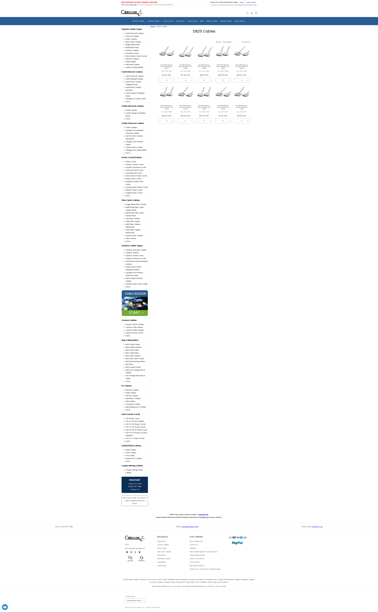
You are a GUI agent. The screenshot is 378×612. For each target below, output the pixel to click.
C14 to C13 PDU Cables (135, 421)
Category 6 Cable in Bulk (136, 99)
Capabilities (161, 562)
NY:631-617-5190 (134, 486)
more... (128, 101)
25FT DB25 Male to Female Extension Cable (242, 66)
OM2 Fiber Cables (133, 221)
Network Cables (132, 59)
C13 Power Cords (132, 418)
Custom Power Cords (134, 333)
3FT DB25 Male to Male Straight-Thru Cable (204, 66)
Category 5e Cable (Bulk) (136, 150)
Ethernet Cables (132, 36)
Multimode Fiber (132, 47)
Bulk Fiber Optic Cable (135, 358)
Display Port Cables (134, 458)
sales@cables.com (190, 527)
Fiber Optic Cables (133, 42)
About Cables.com (196, 541)
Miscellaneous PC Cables (136, 407)
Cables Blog (161, 566)
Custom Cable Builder (134, 67)
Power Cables (131, 39)
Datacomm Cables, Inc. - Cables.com (141, 607)
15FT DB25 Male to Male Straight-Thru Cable (166, 107)
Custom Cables (163, 545)
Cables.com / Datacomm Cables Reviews (205, 569)
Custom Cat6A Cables (135, 330)
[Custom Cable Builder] (135, 316)
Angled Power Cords (134, 193)
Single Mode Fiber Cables (136, 204)
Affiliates (193, 548)
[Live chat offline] (5, 607)
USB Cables (130, 401)
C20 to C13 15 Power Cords (136, 430)
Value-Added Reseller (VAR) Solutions (203, 552)
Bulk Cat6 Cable (132, 350)
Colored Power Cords (134, 170)
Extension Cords (132, 53)
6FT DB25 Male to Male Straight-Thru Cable (185, 66)
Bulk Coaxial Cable (133, 367)
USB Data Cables (132, 64)
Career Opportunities (197, 555)
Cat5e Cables (131, 127)
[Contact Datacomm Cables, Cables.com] (141, 562)
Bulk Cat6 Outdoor (133, 356)
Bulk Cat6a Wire (132, 353)
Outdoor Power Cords (134, 164)
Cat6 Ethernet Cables (135, 33)
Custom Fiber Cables (134, 235)
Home (153, 26)
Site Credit (157, 607)
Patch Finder (162, 548)
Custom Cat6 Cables (134, 327)
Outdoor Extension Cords (136, 167)
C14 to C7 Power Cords (135, 438)
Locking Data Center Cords (137, 187)
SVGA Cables (131, 453)
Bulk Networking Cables (135, 361)
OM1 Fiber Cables (133, 218)
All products (161, 555)
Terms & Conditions (197, 559)
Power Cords (131, 162)
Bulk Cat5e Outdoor (134, 347)
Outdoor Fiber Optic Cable (137, 284)
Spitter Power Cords (134, 190)
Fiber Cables (131, 238)
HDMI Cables (131, 62)
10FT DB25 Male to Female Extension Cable (167, 66)
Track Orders (251, 2)
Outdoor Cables (132, 50)
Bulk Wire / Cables (133, 398)
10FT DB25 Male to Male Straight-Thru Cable (204, 107)
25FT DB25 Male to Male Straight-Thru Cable (223, 66)
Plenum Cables (132, 396)
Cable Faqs (161, 541)
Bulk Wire (129, 364)
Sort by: (218, 42)
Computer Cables (133, 404)
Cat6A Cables (131, 110)
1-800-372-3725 (134, 484)
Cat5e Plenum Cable (134, 147)
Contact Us (134, 489)
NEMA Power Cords (133, 179)
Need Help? (134, 480)
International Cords (134, 173)
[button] (247, 13)
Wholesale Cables (163, 559)
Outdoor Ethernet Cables (136, 250)
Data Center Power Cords (136, 56)
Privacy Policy (195, 562)
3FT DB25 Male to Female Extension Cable (242, 107)
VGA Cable (130, 455)
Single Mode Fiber (133, 45)
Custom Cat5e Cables (135, 324)
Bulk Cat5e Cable (133, 344)
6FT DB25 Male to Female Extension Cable (223, 107)
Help (242, 2)
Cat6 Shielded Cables (134, 79)
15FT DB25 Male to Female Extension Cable (185, 107)
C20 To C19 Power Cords (135, 424)
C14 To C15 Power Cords (135, 427)
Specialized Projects (197, 566)
